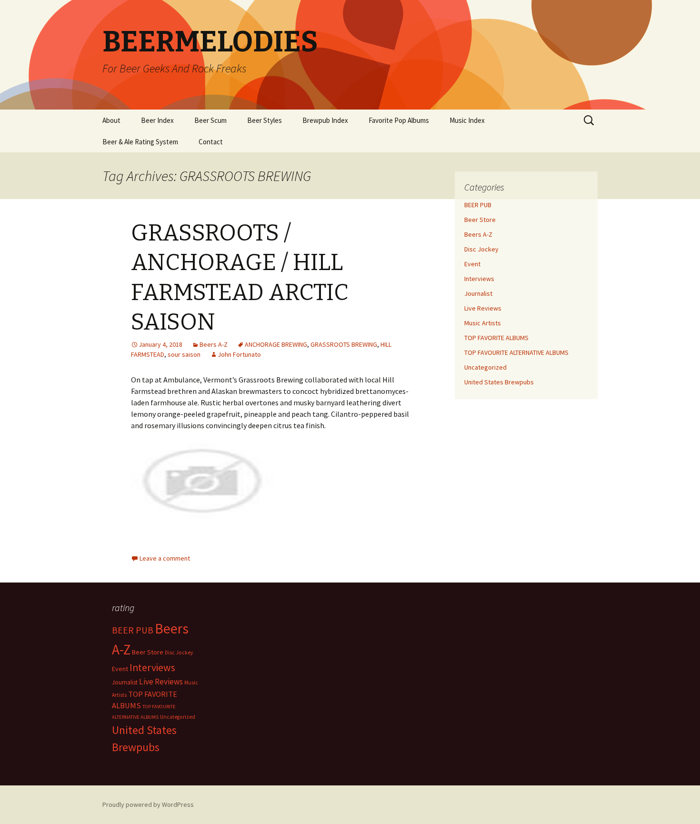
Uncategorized (485, 367)
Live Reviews (482, 308)
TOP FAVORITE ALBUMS (496, 337)
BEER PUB (477, 205)
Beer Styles (264, 120)
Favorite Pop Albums (399, 120)
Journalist (478, 293)
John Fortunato (239, 354)
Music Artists (482, 323)
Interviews (479, 278)
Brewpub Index (325, 120)
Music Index (467, 120)
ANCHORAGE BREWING (276, 344)
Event (472, 264)
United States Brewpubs (499, 382)
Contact (211, 141)
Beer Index (157, 120)
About (111, 120)
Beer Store (480, 219)
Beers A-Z (214, 344)
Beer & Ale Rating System (140, 141)
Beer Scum (210, 120)
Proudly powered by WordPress (148, 804)
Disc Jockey (481, 249)
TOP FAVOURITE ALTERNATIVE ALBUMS (516, 352)
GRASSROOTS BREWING (343, 344)
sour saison (184, 354)
